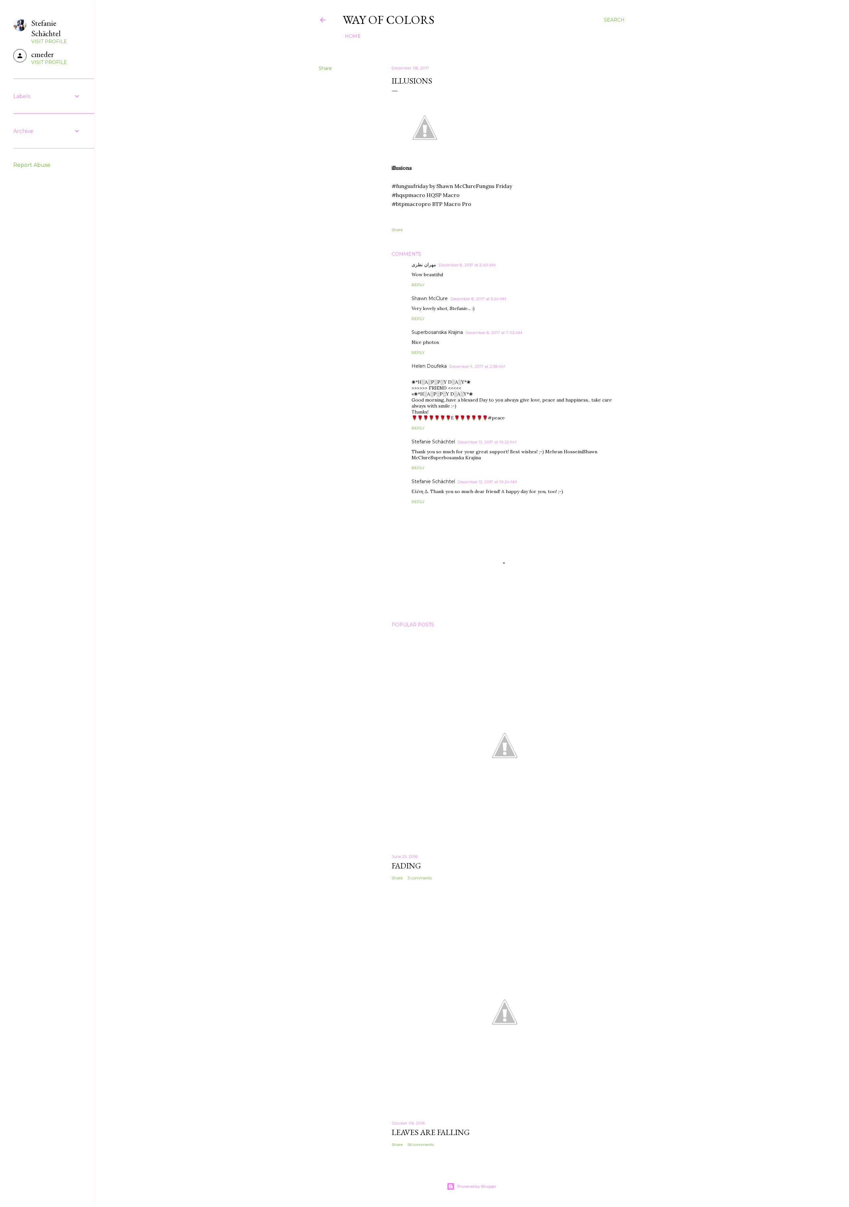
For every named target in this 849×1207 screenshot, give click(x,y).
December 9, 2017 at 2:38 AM (477, 366)
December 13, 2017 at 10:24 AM (487, 481)
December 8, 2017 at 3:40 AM (467, 264)
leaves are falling (431, 1132)
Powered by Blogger (476, 1186)
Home (353, 36)
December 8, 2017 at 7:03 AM (494, 332)
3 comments (420, 877)
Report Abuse (31, 165)
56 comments (421, 1144)
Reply (418, 284)
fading (406, 865)
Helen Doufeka (429, 366)
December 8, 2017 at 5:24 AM (478, 298)
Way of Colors (388, 20)
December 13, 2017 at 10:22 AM (487, 441)
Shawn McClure (430, 298)
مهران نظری (424, 265)
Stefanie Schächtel (433, 442)
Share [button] (325, 68)
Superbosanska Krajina (437, 332)
